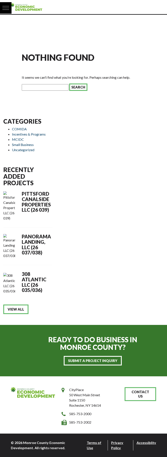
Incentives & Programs (29, 134)
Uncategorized (23, 150)
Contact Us (140, 394)
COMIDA (19, 129)
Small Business (23, 145)
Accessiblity (146, 443)
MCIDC (18, 139)
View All (16, 309)
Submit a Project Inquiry (92, 361)
